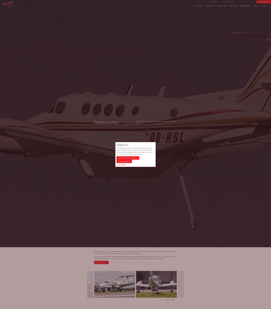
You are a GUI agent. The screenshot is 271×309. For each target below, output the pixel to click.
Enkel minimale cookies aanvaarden (128, 158)
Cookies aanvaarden (124, 161)
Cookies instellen (121, 164)
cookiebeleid (122, 154)
